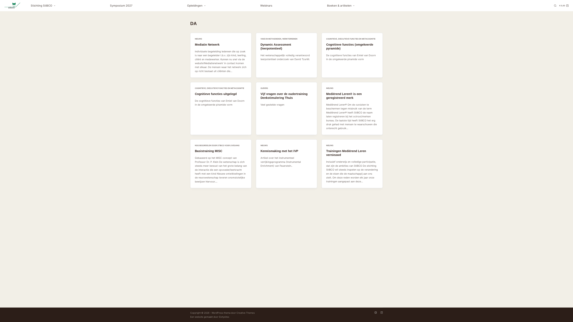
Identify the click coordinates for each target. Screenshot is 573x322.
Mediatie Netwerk (207, 44)
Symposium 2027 (121, 5)
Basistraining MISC (208, 151)
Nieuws (198, 39)
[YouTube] (376, 312)
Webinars (266, 5)
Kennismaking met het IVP (279, 151)
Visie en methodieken (271, 39)
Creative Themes (246, 312)
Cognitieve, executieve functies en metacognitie (350, 39)
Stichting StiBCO (41, 5)
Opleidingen (194, 5)
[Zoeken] (555, 5)
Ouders (264, 88)
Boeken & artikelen (339, 5)
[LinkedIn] (382, 312)
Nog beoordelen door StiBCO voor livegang (217, 145)
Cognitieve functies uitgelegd (216, 94)
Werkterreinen (289, 39)
